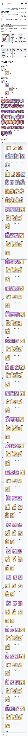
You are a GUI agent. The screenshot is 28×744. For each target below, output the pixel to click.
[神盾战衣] (7, 288)
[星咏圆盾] (7, 235)
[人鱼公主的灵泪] (8, 498)
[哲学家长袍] (16, 156)
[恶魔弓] (7, 156)
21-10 (3, 693)
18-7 (3, 272)
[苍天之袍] (7, 191)
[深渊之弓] (11, 393)
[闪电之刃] (16, 288)
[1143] (14, 116)
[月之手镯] (14, 218)
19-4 (3, 377)
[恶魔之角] (11, 156)
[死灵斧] (16, 262)
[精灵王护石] (7, 209)
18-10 (3, 299)
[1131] (3, 116)
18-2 (3, 220)
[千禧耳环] (11, 235)
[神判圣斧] (7, 472)
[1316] (7, 132)
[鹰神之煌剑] (3, 69)
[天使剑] (22, 191)
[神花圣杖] (11, 472)
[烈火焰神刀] (7, 92)
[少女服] (7, 682)
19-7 (3, 404)
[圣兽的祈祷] (15, 577)
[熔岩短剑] (7, 367)
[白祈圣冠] (11, 708)
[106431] (11, 88)
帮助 (11, 9)
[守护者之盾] (7, 226)
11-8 (3, 158)
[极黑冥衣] (7, 85)
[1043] (3, 106)
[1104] (7, 111)
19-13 (3, 456)
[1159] (18, 116)
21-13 (3, 719)
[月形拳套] (17, 209)
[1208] (18, 122)
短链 (18, 19)
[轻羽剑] (22, 174)
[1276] (10, 127)
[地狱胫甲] (7, 630)
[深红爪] (20, 603)
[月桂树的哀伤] (22, 156)
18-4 (3, 246)
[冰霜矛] (16, 235)
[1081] (22, 106)
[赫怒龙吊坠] (12, 630)
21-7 (3, 667)
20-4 (3, 509)
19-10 (3, 430)
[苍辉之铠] (7, 340)
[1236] (7, 127)
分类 (3, 735)
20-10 (3, 561)
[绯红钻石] (17, 182)
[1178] (7, 122)
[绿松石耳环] (7, 165)
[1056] (14, 106)
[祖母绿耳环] (22, 182)
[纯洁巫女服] (7, 314)
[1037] (22, 100)
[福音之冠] (11, 191)
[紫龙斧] (7, 200)
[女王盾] (16, 200)
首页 (3, 19)
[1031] (14, 100)
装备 (7, 735)
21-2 (3, 614)
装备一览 (8, 19)
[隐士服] (20, 147)
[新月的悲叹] (13, 174)
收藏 (13, 9)
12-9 (3, 198)
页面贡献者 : (3, 16)
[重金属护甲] (12, 182)
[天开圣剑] (14, 551)
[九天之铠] (7, 656)
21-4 (3, 640)
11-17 (3, 180)
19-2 (3, 351)
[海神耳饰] (12, 209)
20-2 (3, 483)
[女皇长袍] (7, 708)
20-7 (3, 535)
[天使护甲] (11, 200)
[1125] (18, 111)
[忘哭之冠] (12, 314)
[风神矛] (17, 630)
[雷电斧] (7, 182)
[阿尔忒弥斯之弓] (8, 147)
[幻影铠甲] (7, 262)
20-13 (3, 588)
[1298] (18, 127)
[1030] (3, 100)
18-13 (3, 325)
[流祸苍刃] (7, 393)
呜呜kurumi (7, 8)
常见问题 (16, 9)
